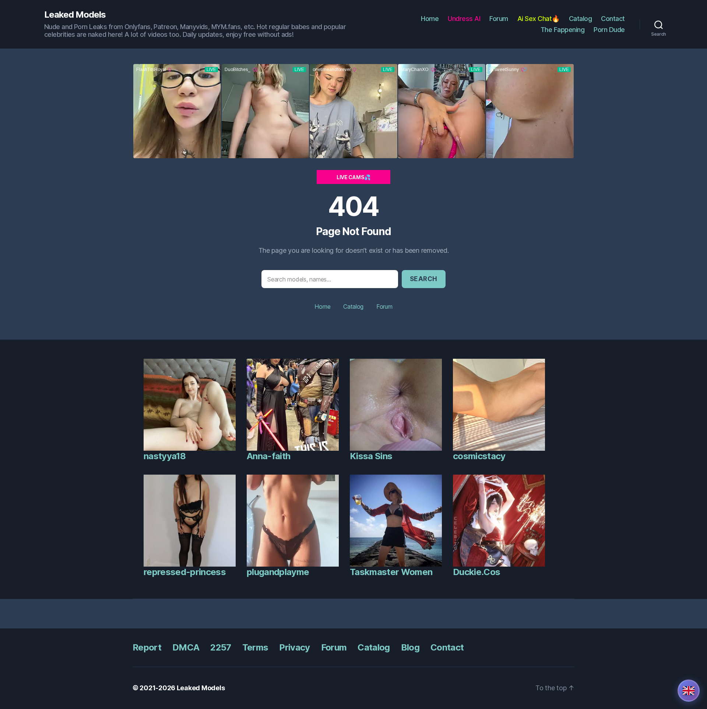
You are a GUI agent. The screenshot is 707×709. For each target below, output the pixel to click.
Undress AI (464, 18)
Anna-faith (268, 456)
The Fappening (563, 29)
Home (430, 18)
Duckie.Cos (476, 572)
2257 (220, 647)
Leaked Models (75, 14)
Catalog (580, 18)
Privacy (294, 647)
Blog (410, 647)
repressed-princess (185, 572)
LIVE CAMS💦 (353, 177)
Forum (498, 18)
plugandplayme (278, 572)
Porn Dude (609, 29)
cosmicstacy (479, 456)
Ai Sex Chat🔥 (538, 18)
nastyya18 (165, 456)
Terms (255, 647)
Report (147, 647)
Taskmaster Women (391, 572)
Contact (613, 18)
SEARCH (423, 279)
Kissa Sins (371, 456)
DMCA (185, 647)
